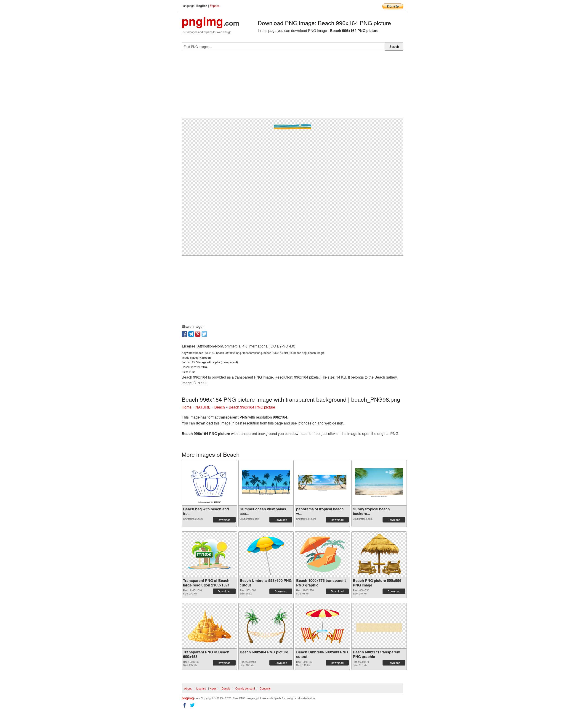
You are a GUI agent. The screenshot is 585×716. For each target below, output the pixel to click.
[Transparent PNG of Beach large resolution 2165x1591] (209, 554)
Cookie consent (245, 688)
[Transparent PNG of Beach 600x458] (209, 625)
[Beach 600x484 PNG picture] (266, 625)
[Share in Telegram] (191, 334)
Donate (226, 688)
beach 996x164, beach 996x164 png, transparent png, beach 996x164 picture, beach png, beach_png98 (260, 353)
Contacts (265, 688)
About (187, 688)
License (201, 688)
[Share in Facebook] (184, 334)
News (213, 688)
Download (224, 520)
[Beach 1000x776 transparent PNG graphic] (322, 554)
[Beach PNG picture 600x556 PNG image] (379, 554)
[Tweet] (204, 334)
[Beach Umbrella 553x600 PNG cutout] (266, 554)
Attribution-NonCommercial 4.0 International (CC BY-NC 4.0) (246, 346)
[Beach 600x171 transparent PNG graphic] (379, 625)
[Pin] (197, 334)
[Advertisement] (292, 87)
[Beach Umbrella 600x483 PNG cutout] (322, 625)
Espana (215, 5)
